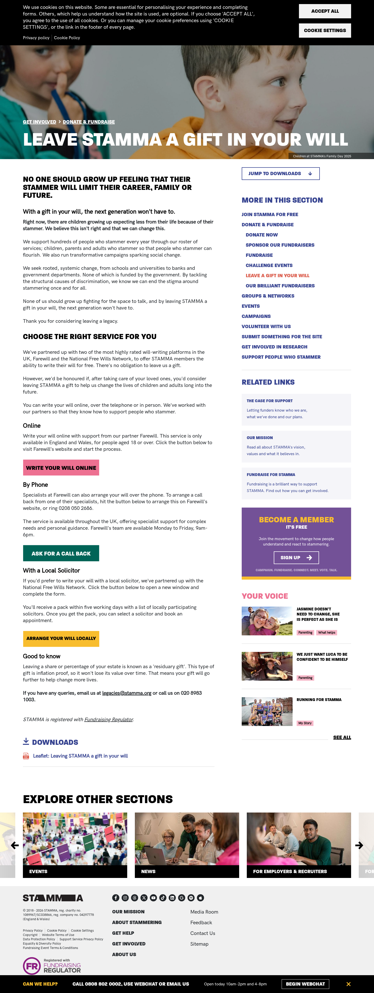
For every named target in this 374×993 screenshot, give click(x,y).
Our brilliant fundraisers (280, 285)
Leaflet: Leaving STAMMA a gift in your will (80, 756)
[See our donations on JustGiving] (181, 897)
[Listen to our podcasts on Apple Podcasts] (200, 897)
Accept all (325, 11)
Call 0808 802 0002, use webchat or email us (131, 984)
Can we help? (40, 984)
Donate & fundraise (268, 224)
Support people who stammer (281, 357)
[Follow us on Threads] (134, 897)
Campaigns (256, 316)
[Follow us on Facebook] (115, 897)
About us (124, 954)
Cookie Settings (82, 931)
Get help (123, 933)
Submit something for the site (282, 336)
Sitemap (199, 944)
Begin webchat (305, 984)
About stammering (137, 922)
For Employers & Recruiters (290, 871)
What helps (326, 633)
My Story (305, 723)
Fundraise (259, 255)
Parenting (305, 633)
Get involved (129, 944)
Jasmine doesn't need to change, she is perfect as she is (318, 614)
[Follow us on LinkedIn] (172, 897)
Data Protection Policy (39, 939)
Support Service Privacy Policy (81, 939)
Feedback (201, 923)
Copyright (30, 935)
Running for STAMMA (319, 699)
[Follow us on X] (144, 897)
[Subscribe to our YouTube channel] (153, 897)
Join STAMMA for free (270, 214)
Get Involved (39, 122)
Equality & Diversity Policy (42, 944)
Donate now (262, 234)
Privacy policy (36, 37)
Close (348, 984)
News (148, 871)
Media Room (204, 912)
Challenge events (269, 265)
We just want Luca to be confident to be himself (322, 657)
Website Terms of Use (58, 935)
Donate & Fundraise (89, 122)
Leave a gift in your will (277, 275)
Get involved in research (275, 346)
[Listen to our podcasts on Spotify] (191, 897)
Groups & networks (268, 296)
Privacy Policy (33, 931)
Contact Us (202, 933)
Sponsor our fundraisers (280, 245)
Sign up (290, 557)
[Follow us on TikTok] (162, 897)
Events (251, 306)
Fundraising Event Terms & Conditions (50, 948)
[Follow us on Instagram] (125, 897)
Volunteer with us (266, 326)
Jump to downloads (275, 173)
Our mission (128, 911)
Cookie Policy (57, 931)
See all (342, 737)
